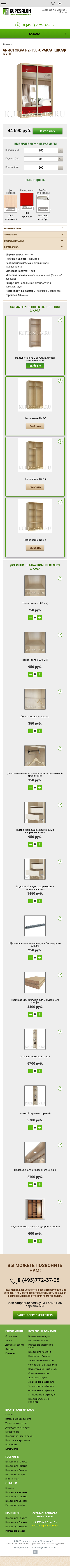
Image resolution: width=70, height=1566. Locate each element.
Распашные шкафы (38, 1340)
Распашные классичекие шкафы (40, 1346)
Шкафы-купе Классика (39, 1351)
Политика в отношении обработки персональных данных (35, 1543)
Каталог (9, 1414)
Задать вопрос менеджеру (35, 1315)
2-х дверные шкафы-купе (41, 1381)
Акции (8, 1340)
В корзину (47, 131)
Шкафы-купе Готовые (16, 1465)
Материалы (11, 1444)
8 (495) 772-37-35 (38, 24)
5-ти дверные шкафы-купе (41, 1394)
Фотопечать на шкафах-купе (42, 1364)
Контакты (10, 1353)
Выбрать (35, 426)
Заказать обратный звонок (45, 1525)
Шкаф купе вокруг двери (17, 1440)
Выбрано (35, 365)
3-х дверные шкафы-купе (41, 1386)
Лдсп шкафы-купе (37, 1377)
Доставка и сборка (14, 1344)
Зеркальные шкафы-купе (41, 1360)
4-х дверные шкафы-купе (41, 1390)
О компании (11, 1336)
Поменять (11, 209)
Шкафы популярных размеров (38, 1400)
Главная (7, 44)
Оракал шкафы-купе (38, 1373)
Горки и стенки (12, 1478)
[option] (35, 90)
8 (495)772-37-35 (39, 1279)
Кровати (9, 1488)
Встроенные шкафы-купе (18, 1418)
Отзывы (9, 1349)
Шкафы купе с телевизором (19, 1436)
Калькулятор (11, 1448)
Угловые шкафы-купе (16, 1423)
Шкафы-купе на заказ (16, 1461)
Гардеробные (12, 1431)
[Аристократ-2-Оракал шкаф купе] (35, 90)
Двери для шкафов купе (17, 1427)
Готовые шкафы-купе (39, 1336)
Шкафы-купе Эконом (39, 1356)
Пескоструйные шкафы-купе (43, 1368)
